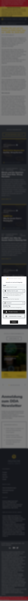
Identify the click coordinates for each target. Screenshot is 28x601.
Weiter (14, 322)
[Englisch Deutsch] (14, 303)
